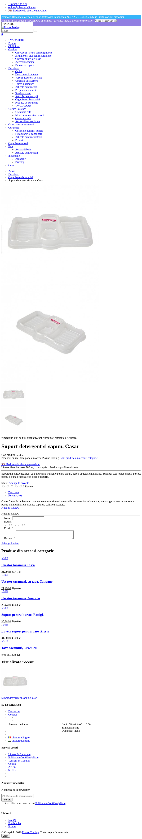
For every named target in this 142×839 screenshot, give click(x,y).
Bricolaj (19, 162)
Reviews (15, 495)
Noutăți (12, 820)
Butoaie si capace (24, 65)
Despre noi (14, 711)
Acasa (11, 171)
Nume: (8, 518)
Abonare (7, 799)
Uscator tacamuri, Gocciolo (20, 598)
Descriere (13, 492)
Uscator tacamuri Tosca (18, 565)
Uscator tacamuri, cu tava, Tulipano (27, 581)
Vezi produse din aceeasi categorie (79, 457)
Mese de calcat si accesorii (29, 115)
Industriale (14, 155)
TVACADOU (16, 40)
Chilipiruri (14, 46)
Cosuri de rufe (23, 118)
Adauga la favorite (19, 483)
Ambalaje (20, 158)
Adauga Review (10, 507)
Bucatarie (13, 68)
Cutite (18, 71)
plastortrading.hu (20, 740)
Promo (12, 43)
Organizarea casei (18, 143)
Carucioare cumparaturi (21, 124)
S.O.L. (12, 769)
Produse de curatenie (26, 102)
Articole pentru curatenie (28, 136)
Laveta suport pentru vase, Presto (25, 631)
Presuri (19, 140)
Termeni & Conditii (19, 760)
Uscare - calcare (17, 108)
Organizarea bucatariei (27, 99)
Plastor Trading (30, 832)
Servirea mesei (23, 93)
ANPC (12, 766)
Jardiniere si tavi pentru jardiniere (33, 55)
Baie (10, 146)
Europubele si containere (28, 133)
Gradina (12, 49)
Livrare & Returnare (19, 754)
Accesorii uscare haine (27, 121)
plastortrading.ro (20, 737)
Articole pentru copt (26, 86)
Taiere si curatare (24, 83)
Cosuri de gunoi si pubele (29, 130)
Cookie (12, 763)
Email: (8, 528)
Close (5, 835)
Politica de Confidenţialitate (23, 757)
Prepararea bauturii (25, 90)
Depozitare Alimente (26, 74)
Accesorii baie (23, 149)
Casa (11, 165)
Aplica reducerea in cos (106, 20)
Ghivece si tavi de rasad (28, 58)
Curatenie (13, 127)
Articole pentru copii (26, 96)
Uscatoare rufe (23, 111)
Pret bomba (14, 823)
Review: (9, 538)
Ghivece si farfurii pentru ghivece (33, 52)
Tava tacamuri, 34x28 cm (19, 648)
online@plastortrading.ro (22, 7)
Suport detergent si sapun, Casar (19, 697)
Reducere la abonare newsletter (27, 10)
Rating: (8, 521)
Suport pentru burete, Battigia (23, 614)
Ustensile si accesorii (26, 80)
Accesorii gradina (24, 61)
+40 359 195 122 (17, 4)
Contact (12, 714)
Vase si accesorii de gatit (28, 77)
